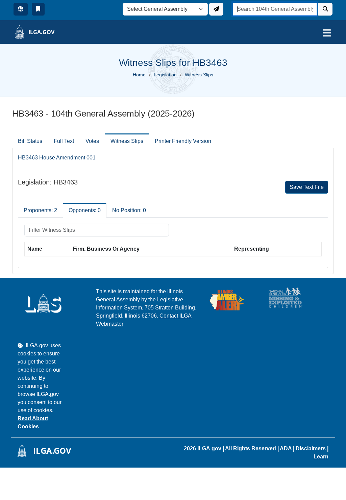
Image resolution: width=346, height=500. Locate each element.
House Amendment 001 (67, 157)
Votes (92, 141)
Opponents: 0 (85, 210)
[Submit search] (325, 9)
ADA (286, 448)
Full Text (64, 141)
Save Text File (307, 187)
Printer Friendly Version (183, 141)
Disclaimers (311, 448)
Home (139, 74)
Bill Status (30, 141)
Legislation (165, 74)
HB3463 (28, 157)
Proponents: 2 (40, 210)
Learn (321, 456)
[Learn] (38, 9)
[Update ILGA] (216, 9)
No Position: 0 (129, 210)
